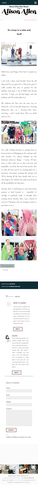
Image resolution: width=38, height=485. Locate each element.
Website (8, 402)
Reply (18, 329)
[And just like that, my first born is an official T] (23, 469)
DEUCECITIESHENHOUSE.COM (12, 478)
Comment (9, 409)
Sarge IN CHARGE (19, 303)
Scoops (15, 336)
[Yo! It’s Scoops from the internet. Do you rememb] (5, 469)
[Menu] (35, 2)
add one (17, 296)
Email (8, 395)
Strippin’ (12, 284)
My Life (5, 270)
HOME (4, 3)
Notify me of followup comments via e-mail (18, 437)
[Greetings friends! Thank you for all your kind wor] (33, 469)
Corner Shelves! (14, 286)
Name (8, 388)
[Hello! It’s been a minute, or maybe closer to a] (14, 469)
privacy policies (17, 480)
